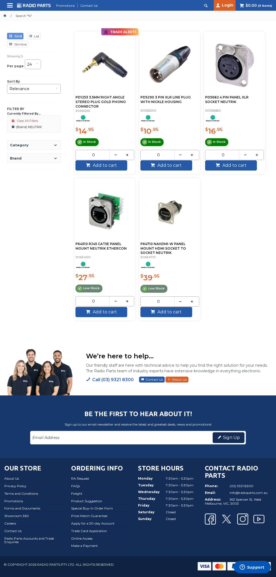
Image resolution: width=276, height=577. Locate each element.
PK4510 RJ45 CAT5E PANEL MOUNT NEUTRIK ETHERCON (101, 246)
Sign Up (231, 437)
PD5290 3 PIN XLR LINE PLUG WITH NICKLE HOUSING (165, 99)
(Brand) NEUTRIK (29, 127)
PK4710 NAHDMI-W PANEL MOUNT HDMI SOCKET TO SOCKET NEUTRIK (163, 248)
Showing (15, 56)
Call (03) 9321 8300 (113, 379)
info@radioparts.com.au (249, 493)
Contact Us (154, 379)
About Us (179, 379)
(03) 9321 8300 (241, 486)
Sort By (13, 81)
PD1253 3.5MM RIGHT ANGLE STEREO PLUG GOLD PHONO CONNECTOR (100, 101)
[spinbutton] (93, 155)
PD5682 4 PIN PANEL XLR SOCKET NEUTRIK (227, 99)
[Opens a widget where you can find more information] (252, 567)
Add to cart (104, 165)
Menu (10, 7)
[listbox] (33, 66)
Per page (15, 66)
